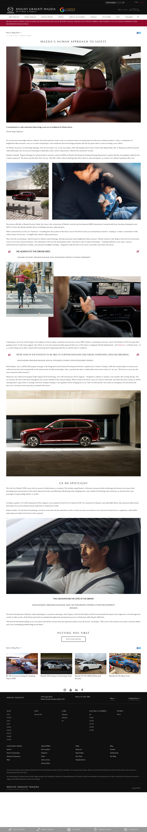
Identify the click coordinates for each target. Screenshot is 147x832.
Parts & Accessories (77, 17)
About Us (79, 749)
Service (61, 17)
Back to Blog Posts (13, 33)
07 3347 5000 (136, 10)
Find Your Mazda (73, 639)
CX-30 (9, 717)
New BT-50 (38, 714)
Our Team (79, 756)
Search (138, 16)
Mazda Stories (25, 35)
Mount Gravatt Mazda (36, 9)
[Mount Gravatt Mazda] (10, 10)
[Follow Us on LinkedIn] (76, 690)
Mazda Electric (80, 760)
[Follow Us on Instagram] (65, 690)
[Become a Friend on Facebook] (82, 690)
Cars (64, 711)
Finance (94, 17)
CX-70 (9, 733)
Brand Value (80, 753)
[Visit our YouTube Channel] (70, 690)
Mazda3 (64, 717)
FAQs (77, 746)
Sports (120, 711)
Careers (112, 749)
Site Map (113, 756)
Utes (36, 711)
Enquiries (129, 17)
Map (111, 698)
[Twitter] (140, 33)
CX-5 (8, 721)
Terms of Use (45, 760)
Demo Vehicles (30, 17)
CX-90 (9, 739)
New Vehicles (14, 17)
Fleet (118, 17)
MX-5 (119, 714)
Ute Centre (106, 17)
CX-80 (9, 736)
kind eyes (121, 345)
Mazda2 (64, 714)
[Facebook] (137, 33)
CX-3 (8, 714)
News (43, 756)
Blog (111, 746)
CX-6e (9, 727)
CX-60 (9, 730)
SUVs (9, 711)
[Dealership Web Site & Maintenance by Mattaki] (136, 788)
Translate (141, 2)
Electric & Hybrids (98, 711)
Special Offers (47, 17)
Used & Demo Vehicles (14, 746)
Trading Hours (133, 698)
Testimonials (114, 753)
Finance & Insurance (13, 756)
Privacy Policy (45, 763)
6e (62, 721)
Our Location (124, 9)
